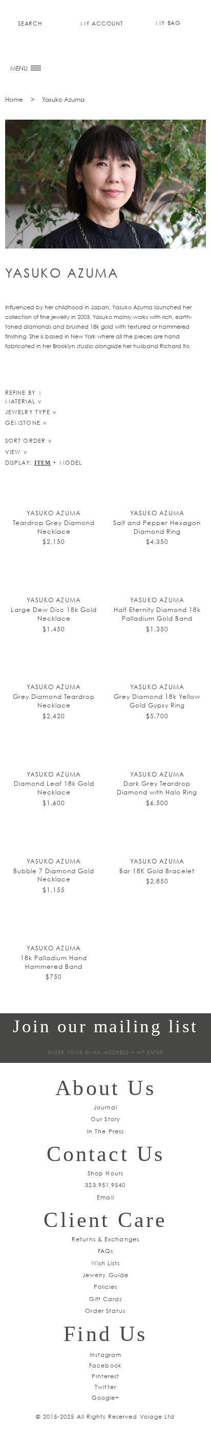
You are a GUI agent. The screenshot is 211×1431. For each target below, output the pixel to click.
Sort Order (25, 440)
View (13, 451)
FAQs (105, 1250)
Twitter (105, 1386)
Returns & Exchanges (105, 1239)
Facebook (105, 1365)
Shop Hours (105, 1173)
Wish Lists (105, 1263)
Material (20, 401)
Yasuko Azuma (63, 99)
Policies (106, 1286)
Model (70, 462)
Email (105, 1197)
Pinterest (106, 1376)
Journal (106, 1107)
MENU (19, 68)
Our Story (105, 1119)
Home (14, 99)
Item (42, 463)
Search (30, 23)
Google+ (106, 1397)
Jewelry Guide (105, 1274)
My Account (101, 23)
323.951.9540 (105, 1185)
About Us (105, 1088)
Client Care (105, 1220)
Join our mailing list (105, 1026)
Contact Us (106, 1154)
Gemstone (22, 422)
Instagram (106, 1354)
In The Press (105, 1131)
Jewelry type (27, 411)
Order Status (105, 1310)
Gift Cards (105, 1299)
